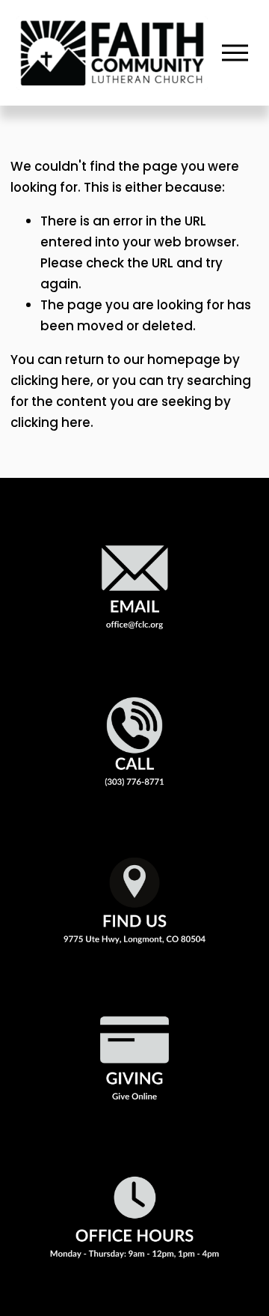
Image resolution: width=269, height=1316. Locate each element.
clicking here (50, 380)
